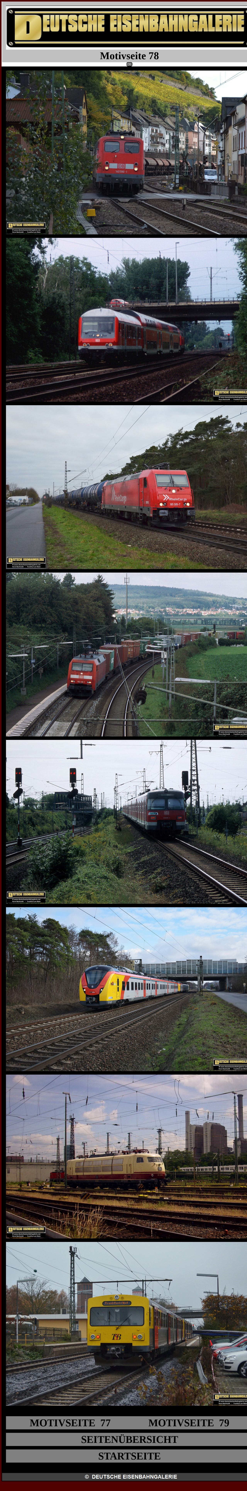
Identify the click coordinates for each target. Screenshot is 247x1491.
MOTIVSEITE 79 (188, 1423)
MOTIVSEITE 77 (70, 1423)
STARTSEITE (129, 1456)
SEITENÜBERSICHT (129, 1439)
